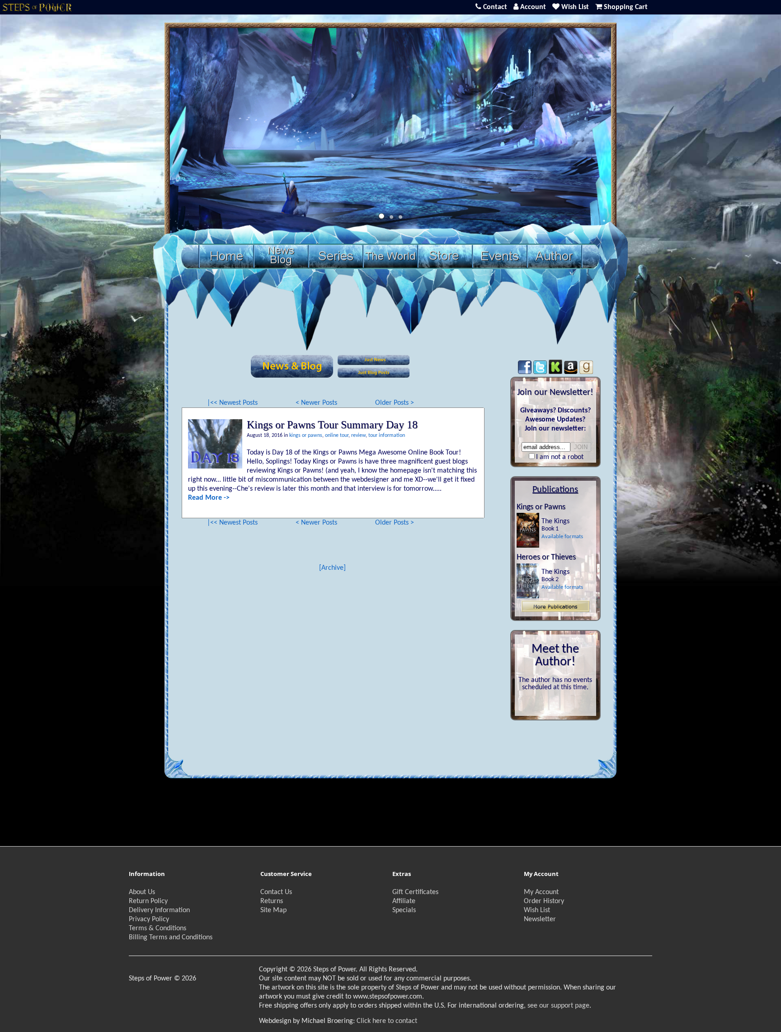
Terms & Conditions (157, 928)
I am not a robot (559, 457)
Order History (544, 901)
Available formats (562, 537)
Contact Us (276, 892)
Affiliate (403, 901)
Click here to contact (387, 1021)
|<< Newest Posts (232, 403)
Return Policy (148, 901)
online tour (336, 435)
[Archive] (332, 568)
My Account (541, 892)
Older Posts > (394, 403)
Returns (271, 901)
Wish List (537, 910)
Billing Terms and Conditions (170, 937)
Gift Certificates (415, 892)
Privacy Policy (149, 919)
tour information (386, 435)
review (358, 435)
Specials (404, 910)
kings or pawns (305, 435)
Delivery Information (159, 910)
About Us (142, 892)
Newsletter (540, 919)
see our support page (558, 1005)
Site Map (273, 910)
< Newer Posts (316, 403)
